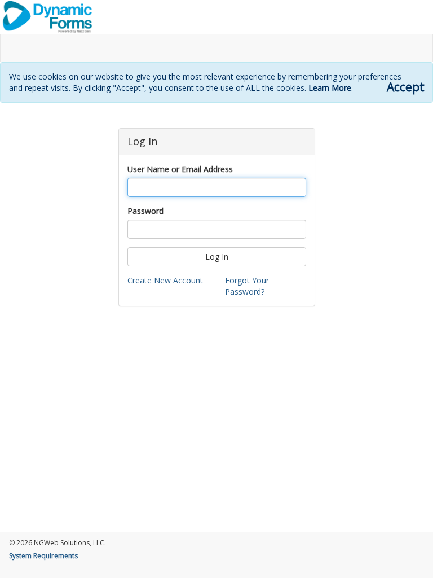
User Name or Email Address (180, 169)
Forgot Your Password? (247, 286)
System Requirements (43, 556)
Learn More (329, 87)
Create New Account (165, 280)
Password (145, 210)
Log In (216, 256)
